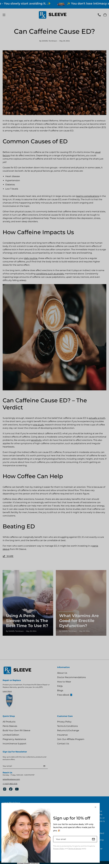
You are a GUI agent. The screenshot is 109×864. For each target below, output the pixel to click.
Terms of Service (74, 849)
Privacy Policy (58, 849)
